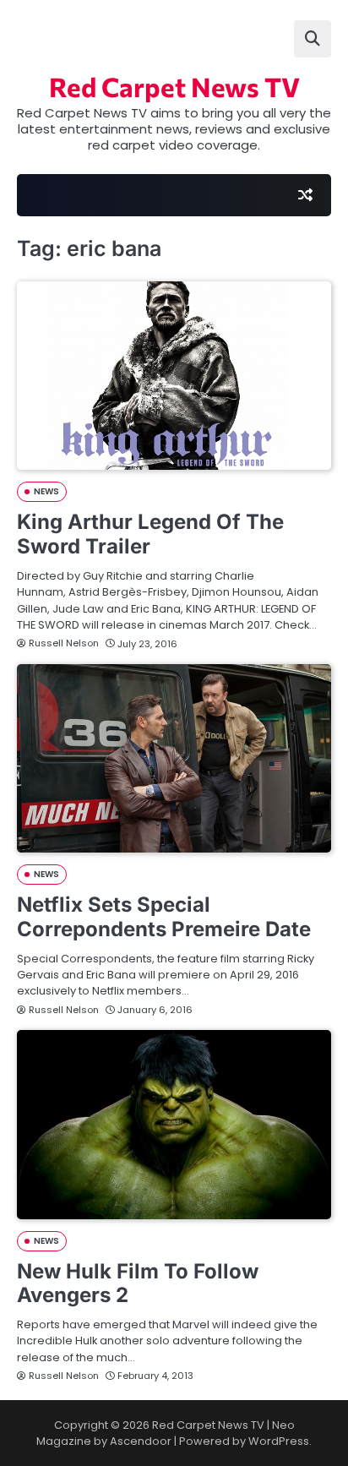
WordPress (278, 1441)
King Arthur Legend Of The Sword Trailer (150, 534)
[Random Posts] (305, 195)
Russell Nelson (64, 643)
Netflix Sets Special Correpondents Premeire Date (164, 916)
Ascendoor (140, 1441)
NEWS (46, 491)
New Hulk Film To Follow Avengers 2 (137, 1283)
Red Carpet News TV (174, 86)
